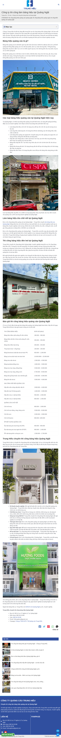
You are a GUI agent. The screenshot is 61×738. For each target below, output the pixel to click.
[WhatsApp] (53, 626)
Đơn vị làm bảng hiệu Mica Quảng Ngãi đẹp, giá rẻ (25, 656)
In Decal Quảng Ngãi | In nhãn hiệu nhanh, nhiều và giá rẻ (27, 650)
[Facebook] (40, 626)
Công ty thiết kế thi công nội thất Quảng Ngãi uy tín (25, 669)
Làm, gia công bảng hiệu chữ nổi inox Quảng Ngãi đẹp (26, 688)
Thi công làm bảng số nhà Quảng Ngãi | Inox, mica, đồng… (27, 681)
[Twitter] (44, 626)
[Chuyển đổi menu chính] (3, 4)
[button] (58, 5)
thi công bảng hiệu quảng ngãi (41, 17)
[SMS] (57, 626)
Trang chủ (4, 15)
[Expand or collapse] (56, 26)
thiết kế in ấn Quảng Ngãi (33, 607)
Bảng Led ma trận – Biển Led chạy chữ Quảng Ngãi (25, 675)
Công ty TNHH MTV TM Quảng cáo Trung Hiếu (29, 621)
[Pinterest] (48, 626)
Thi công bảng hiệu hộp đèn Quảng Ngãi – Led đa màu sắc (27, 662)
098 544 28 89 (17, 617)
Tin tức (9, 15)
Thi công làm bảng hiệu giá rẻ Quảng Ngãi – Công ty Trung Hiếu (29, 643)
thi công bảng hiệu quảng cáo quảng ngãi (20, 17)
